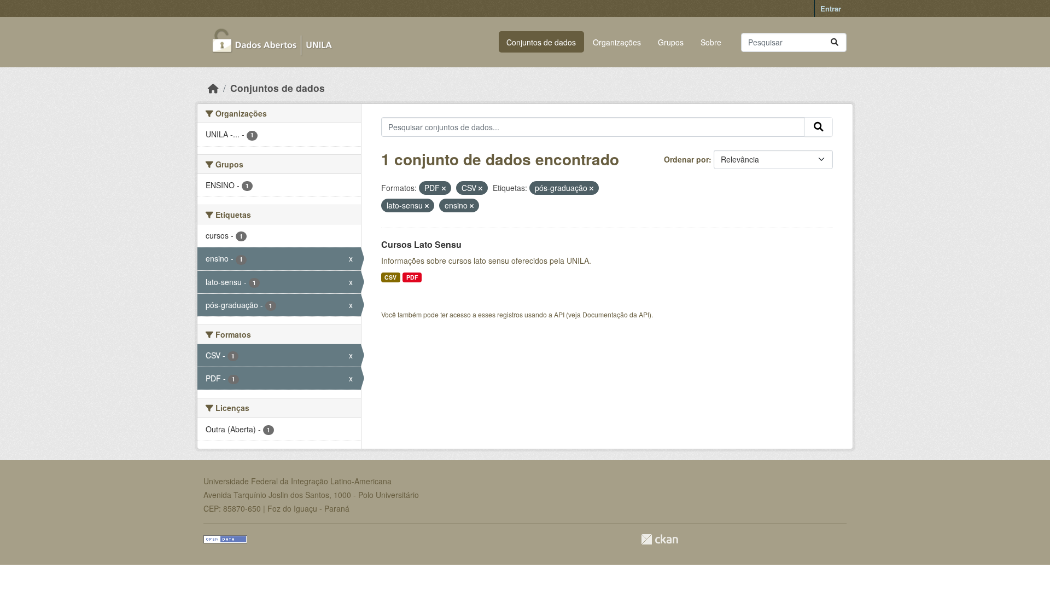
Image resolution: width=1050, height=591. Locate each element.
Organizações (617, 42)
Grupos (671, 42)
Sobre (711, 42)
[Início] (213, 88)
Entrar (830, 8)
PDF (412, 277)
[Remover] (444, 188)
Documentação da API (615, 314)
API (559, 314)
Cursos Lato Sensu (421, 244)
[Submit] (834, 42)
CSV (390, 277)
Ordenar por (686, 159)
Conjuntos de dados (541, 42)
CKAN (659, 539)
